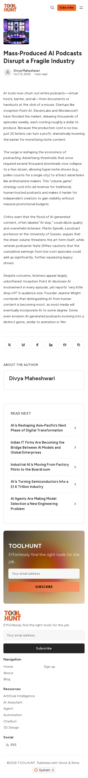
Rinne (75, 763)
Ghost (62, 763)
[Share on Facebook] (37, 344)
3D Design (11, 727)
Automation (12, 715)
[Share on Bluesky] (23, 344)
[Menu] (81, 7)
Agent (8, 708)
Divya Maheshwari (27, 71)
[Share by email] (65, 344)
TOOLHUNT (26, 763)
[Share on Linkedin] (51, 344)
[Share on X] (9, 344)
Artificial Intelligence (19, 696)
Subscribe (66, 7)
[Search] (52, 7)
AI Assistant (12, 702)
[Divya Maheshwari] (7, 72)
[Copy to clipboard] (78, 344)
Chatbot (10, 721)
